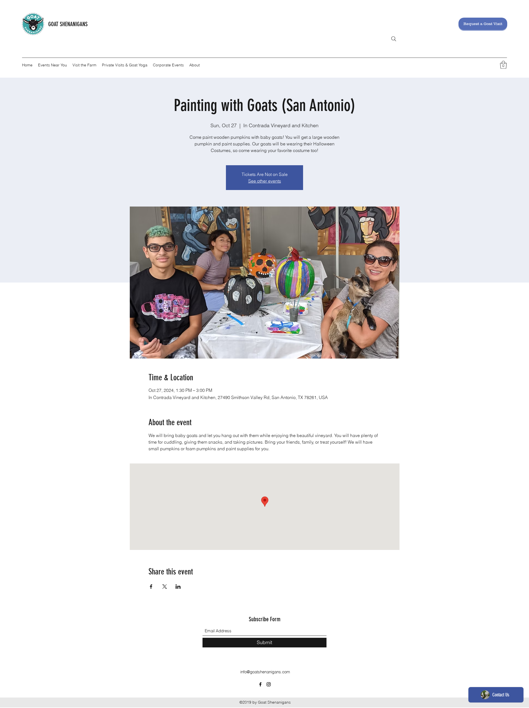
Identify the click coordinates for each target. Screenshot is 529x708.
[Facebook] (260, 684)
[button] (503, 65)
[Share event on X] (164, 586)
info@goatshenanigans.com (265, 671)
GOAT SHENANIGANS (68, 24)
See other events (264, 181)
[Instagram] (268, 684)
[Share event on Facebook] (151, 586)
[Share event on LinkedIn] (178, 586)
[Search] (394, 39)
